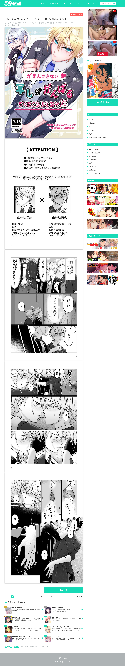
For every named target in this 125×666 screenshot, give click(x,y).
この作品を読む (103, 102)
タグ (78, 3)
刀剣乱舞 (9, 23)
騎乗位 (73, 23)
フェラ (27, 23)
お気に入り (54, 3)
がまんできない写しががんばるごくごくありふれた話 (35, 646)
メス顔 (60, 23)
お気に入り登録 (77, 15)
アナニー (34, 23)
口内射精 (51, 23)
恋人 (14, 25)
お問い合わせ (90, 3)
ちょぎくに (18, 23)
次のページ (64, 590)
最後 (78, 597)
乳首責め (43, 23)
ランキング (41, 3)
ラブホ (21, 25)
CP (64, 3)
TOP (6, 646)
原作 (71, 3)
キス (66, 23)
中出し (8, 25)
